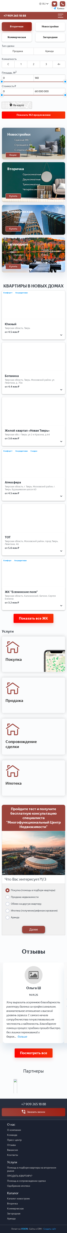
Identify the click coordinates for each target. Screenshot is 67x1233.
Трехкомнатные (31, 184)
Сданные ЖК (21, 139)
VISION (24, 1229)
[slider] (1, 81)
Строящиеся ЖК (23, 144)
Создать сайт (49, 1229)
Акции (12, 154)
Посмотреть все (33, 1053)
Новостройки (50, 26)
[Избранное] (53, 4)
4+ (59, 64)
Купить (13, 196)
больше (22, 1036)
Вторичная (16, 26)
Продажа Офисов (24, 222)
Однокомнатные (32, 174)
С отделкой (20, 149)
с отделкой (47, 259)
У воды (45, 249)
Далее (33, 929)
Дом (15, 249)
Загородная (50, 37)
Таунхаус (18, 254)
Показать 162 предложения (34, 114)
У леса (44, 254)
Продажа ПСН (22, 217)
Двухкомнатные (32, 179)
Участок (17, 259)
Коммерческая (17, 37)
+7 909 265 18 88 (33, 1104)
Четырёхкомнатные (33, 189)
